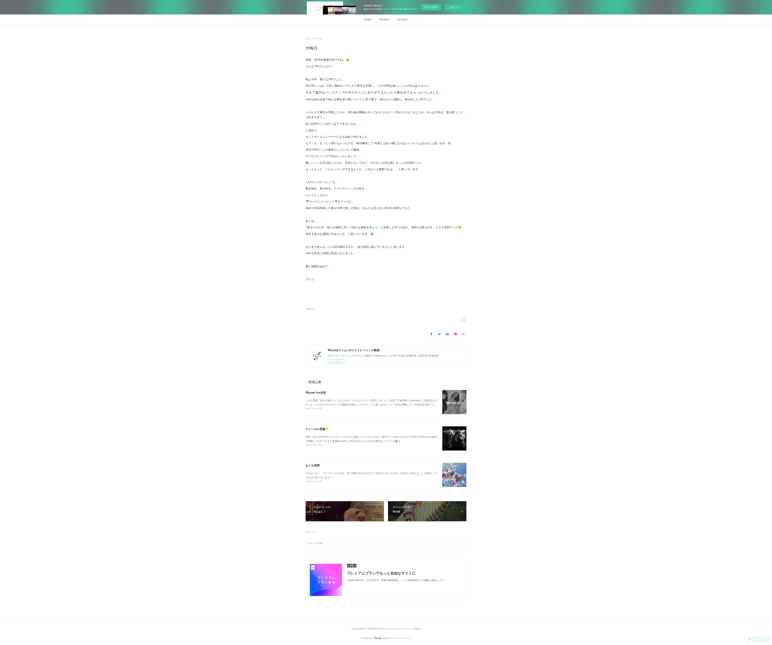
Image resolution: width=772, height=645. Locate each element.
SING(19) (310, 309)
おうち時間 (313, 465)
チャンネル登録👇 (317, 429)
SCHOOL (403, 19)
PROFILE (384, 19)
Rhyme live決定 (316, 392)
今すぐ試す (430, 7)
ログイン (455, 7)
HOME (367, 19)
